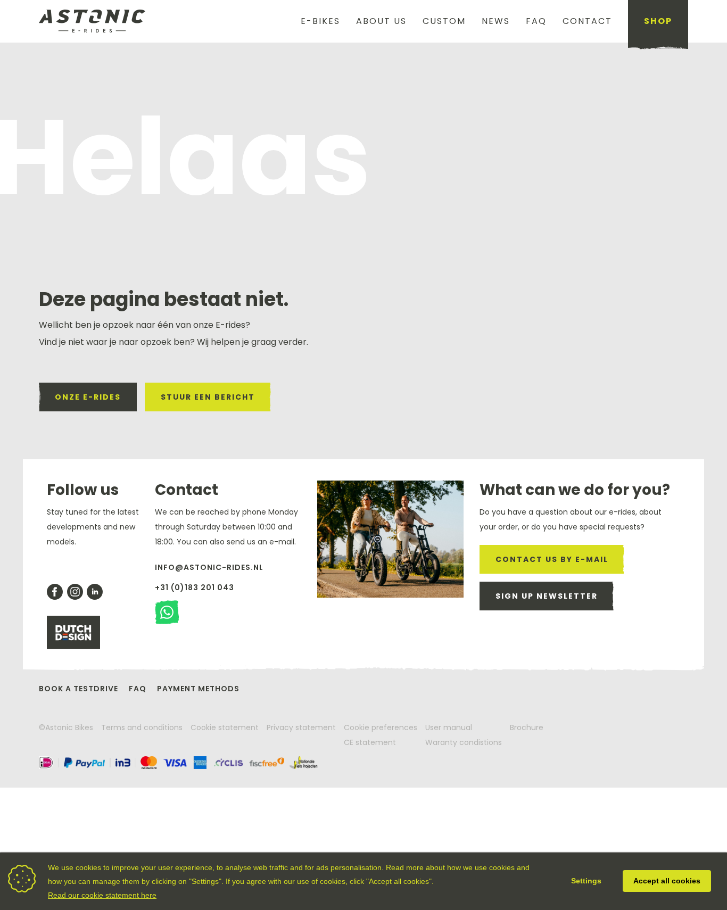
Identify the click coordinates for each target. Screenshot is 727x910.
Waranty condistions (463, 742)
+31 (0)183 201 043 (194, 587)
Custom (444, 21)
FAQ (536, 21)
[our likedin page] (95, 592)
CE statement (370, 742)
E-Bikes (320, 21)
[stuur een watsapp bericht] (167, 612)
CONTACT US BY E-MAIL (551, 559)
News (496, 21)
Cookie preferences (380, 727)
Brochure (526, 727)
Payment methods (198, 688)
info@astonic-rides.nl (209, 567)
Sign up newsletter (546, 596)
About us (381, 21)
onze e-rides (88, 397)
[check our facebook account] (55, 592)
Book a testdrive (78, 688)
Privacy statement (301, 727)
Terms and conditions (142, 727)
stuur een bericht (208, 397)
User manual (448, 727)
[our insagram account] (75, 592)
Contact (587, 21)
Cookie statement (225, 727)
